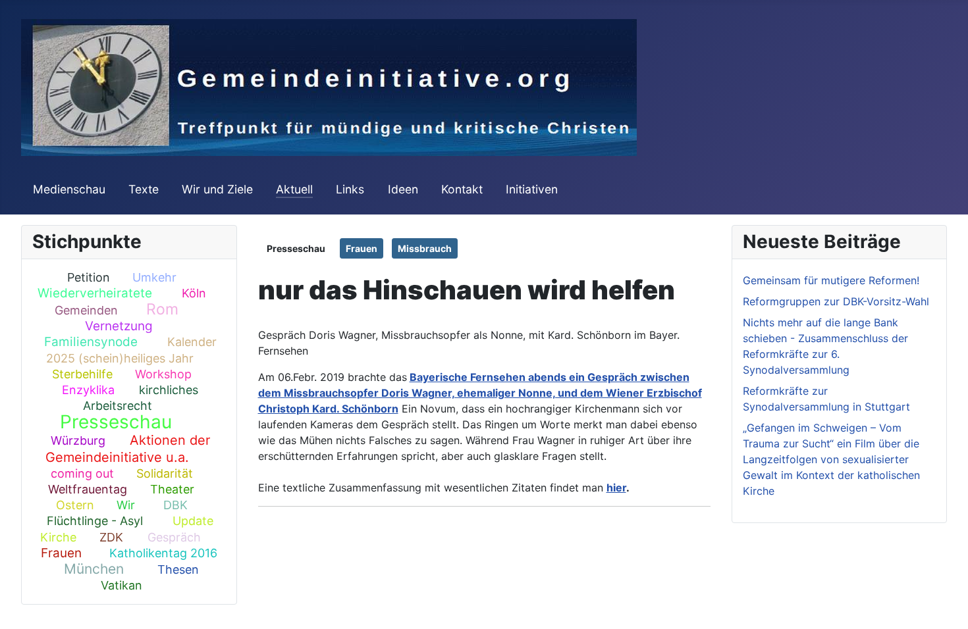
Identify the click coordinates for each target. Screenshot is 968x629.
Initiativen (532, 189)
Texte (143, 189)
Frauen (61, 553)
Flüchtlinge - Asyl (95, 521)
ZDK (111, 537)
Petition (88, 277)
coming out (82, 473)
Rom (162, 309)
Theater (172, 489)
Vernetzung (119, 326)
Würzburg (78, 440)
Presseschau (116, 422)
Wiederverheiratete (95, 293)
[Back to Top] (944, 604)
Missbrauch (425, 248)
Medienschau (69, 189)
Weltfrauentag (87, 489)
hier (616, 487)
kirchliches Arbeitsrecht (140, 398)
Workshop (163, 374)
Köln (194, 293)
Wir (126, 505)
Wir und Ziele (217, 189)
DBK (175, 505)
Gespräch (174, 537)
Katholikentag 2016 (163, 553)
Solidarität (164, 473)
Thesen (178, 569)
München (94, 569)
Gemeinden (86, 310)
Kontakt (462, 189)
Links (350, 189)
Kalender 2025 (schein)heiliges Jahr (131, 350)
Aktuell (294, 189)
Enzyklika (88, 390)
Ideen (403, 189)
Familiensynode (91, 341)
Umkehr (154, 277)
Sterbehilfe (82, 374)
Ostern (75, 505)
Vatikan (121, 585)
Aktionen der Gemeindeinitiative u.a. (127, 448)
